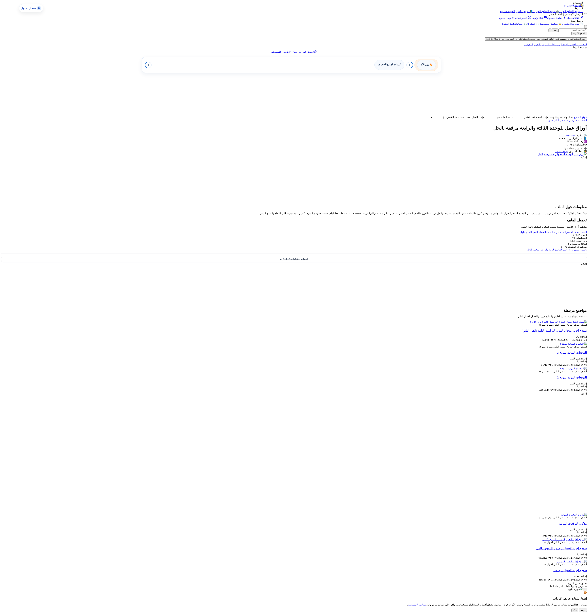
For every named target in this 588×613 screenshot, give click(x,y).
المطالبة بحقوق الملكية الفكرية (294, 259)
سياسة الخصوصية (417, 604)
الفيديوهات (276, 52)
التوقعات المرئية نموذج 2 (572, 377)
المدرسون (581, 44)
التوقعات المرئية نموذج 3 (572, 352)
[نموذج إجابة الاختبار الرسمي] (572, 561)
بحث (555, 30)
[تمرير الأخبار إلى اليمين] (410, 65)
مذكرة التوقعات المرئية (573, 523)
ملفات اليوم (562, 44)
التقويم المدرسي (532, 44)
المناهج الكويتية (579, 33)
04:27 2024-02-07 (567, 135)
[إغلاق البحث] (549, 30)
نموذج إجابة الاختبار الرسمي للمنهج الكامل (561, 548)
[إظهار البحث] (585, 27)
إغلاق (575, 610)
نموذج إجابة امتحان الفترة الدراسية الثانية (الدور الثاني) (554, 330)
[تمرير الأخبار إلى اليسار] (148, 65)
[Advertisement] (495, 94)
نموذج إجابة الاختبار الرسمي (570, 570)
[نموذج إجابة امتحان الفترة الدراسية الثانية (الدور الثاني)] (558, 322)
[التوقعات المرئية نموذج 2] (573, 368)
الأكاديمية (312, 52)
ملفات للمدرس (548, 44)
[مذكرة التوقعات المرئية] (574, 514)
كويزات (303, 52)
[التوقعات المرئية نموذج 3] (573, 343)
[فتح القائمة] (585, 13)
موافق (583, 610)
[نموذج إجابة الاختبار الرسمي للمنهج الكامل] (564, 539)
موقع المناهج (580, 117)
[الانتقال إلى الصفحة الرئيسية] (579, 5)
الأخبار (572, 44)
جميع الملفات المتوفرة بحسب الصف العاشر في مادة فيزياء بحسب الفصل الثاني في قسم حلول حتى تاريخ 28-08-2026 (536, 39)
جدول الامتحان (290, 52)
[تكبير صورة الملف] (562, 154)
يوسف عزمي (561, 151)
